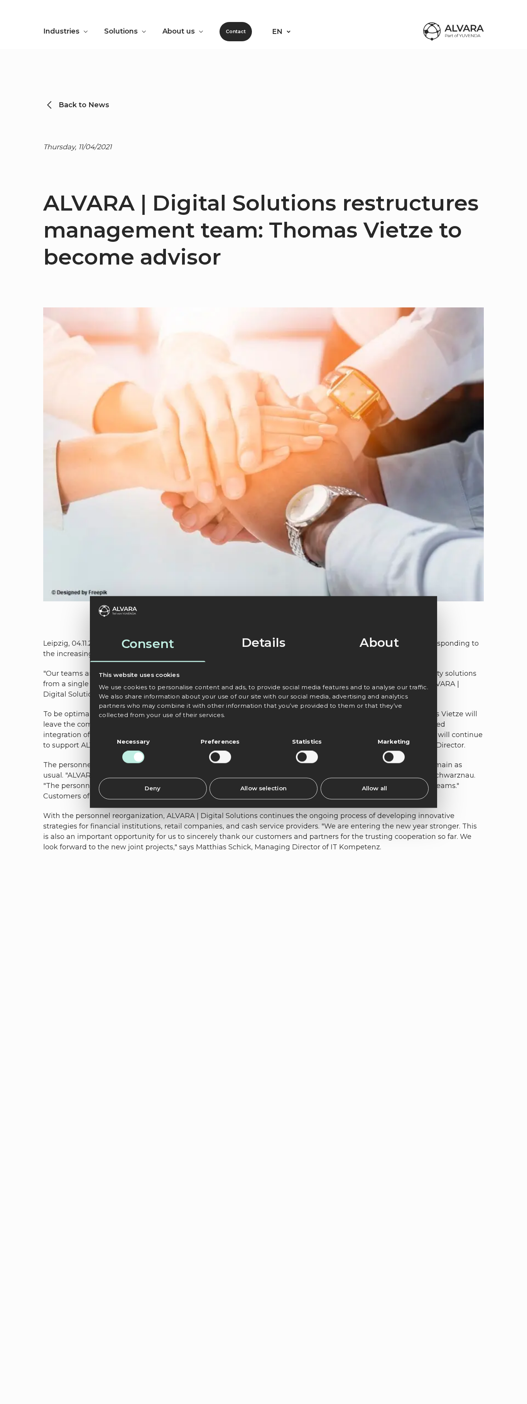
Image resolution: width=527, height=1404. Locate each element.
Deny (152, 788)
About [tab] (379, 642)
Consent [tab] (148, 643)
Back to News (84, 105)
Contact (236, 31)
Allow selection (263, 788)
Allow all (374, 788)
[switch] (220, 757)
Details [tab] (264, 642)
